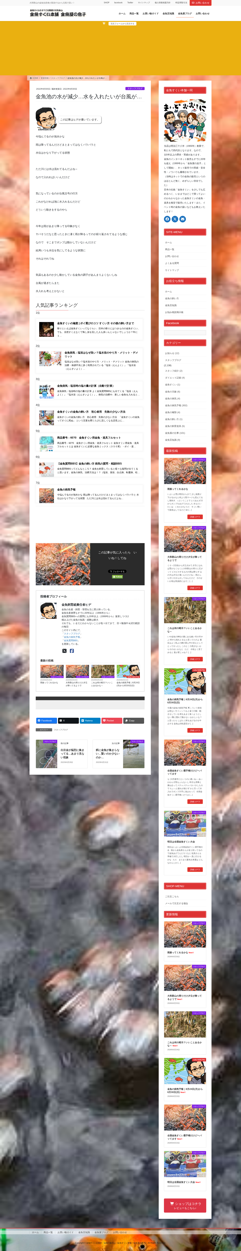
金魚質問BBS (71, 640)
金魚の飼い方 (172, 298)
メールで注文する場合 (176, 903)
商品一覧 (169, 249)
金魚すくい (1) (172, 384)
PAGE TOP (232, 1210)
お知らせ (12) (172, 353)
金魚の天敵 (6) (172, 391)
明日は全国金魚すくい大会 (181, 841)
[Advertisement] (120, 50)
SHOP (106, 2)
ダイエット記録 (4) (175, 377)
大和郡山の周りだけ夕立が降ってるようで (76, 684)
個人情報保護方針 (163, 2)
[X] (64, 651)
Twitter (130, 2)
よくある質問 (172, 263)
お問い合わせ (202, 2)
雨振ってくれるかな (49, 682)
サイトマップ (144, 2)
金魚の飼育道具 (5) (175, 426)
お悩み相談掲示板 (174, 312)
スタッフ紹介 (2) (173, 370)
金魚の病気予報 (72, 637)
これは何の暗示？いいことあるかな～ (102, 684)
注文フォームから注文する (122, 23)
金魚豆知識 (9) (172, 440)
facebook (118, 2)
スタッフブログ (135, 88)
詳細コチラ (195, 517)
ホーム (168, 242)
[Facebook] (72, 651)
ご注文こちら (172, 896)
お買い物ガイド (66, 1232)
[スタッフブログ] (46, 752)
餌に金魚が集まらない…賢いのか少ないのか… (108, 754)
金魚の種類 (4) (172, 412)
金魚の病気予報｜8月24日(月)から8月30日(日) (128, 684)
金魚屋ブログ (101, 1232)
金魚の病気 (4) (172, 398)
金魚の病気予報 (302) (176, 405)
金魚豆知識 (171, 305)
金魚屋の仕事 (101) (175, 433)
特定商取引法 (181, 2)
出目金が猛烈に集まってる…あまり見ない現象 (72, 754)
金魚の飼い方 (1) (173, 419)
